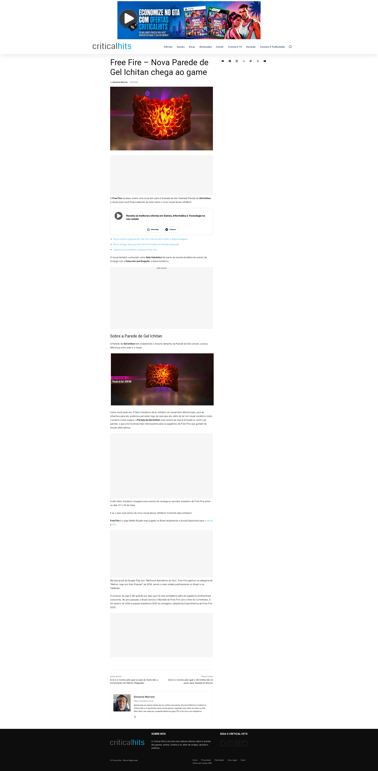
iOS (114, 524)
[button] (290, 46)
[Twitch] (251, 61)
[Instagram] (237, 61)
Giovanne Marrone (120, 82)
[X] (135, 716)
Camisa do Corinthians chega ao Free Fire (135, 249)
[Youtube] (265, 61)
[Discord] (223, 61)
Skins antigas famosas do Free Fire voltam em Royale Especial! (146, 244)
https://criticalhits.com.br (144, 701)
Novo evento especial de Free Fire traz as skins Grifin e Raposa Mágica (150, 239)
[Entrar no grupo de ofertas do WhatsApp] (189, 21)
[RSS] (244, 61)
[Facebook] (230, 61)
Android (209, 520)
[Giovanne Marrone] (122, 706)
